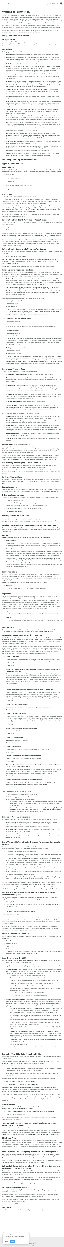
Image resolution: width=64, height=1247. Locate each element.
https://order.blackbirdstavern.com (39, 150)
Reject (6, 1241)
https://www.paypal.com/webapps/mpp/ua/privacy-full (42, 614)
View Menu (8, 4)
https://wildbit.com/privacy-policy (36, 588)
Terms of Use (28, 1245)
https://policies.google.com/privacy (20, 562)
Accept (12, 1241)
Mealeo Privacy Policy (56, 15)
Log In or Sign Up (52, 3)
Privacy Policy (16, 1238)
